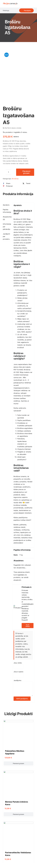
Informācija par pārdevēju (7, 226)
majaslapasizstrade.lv (21, 388)
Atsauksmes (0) (7, 218)
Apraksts (6, 205)
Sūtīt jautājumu (22, 699)
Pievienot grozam (26, 172)
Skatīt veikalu (28, 625)
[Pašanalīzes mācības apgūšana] (18, 721)
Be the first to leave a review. (12, 128)
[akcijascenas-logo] (10, 3)
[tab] (7, 205)
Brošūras (15, 179)
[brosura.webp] (18, 75)
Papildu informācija (7, 211)
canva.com (18, 377)
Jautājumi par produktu (6, 236)
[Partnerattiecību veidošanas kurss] (18, 823)
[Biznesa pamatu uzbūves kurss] (18, 772)
